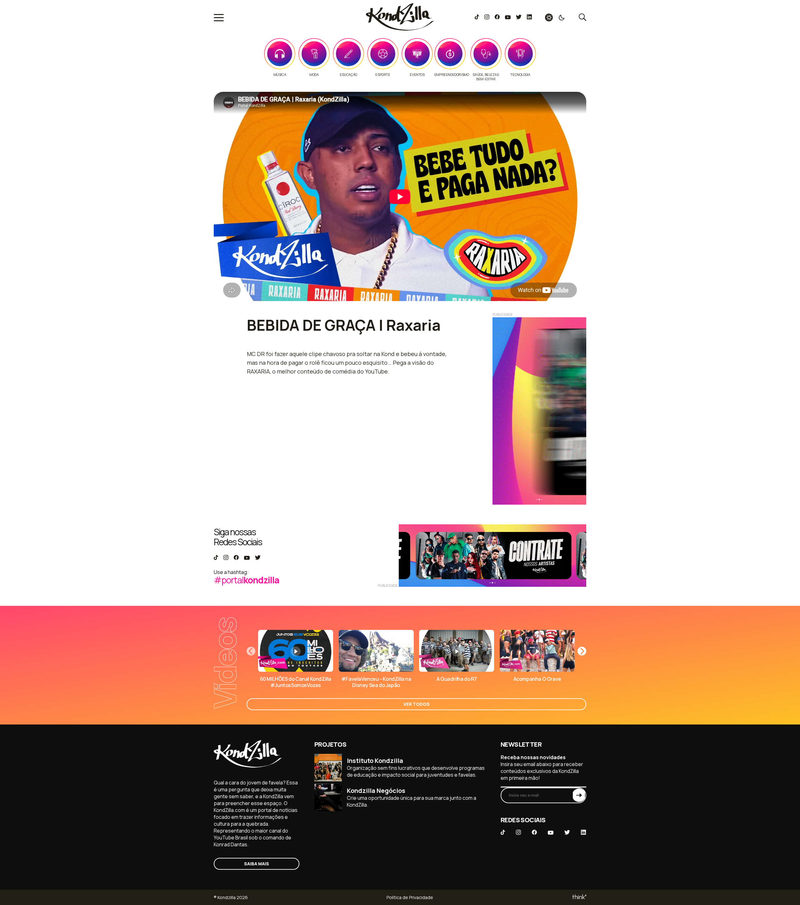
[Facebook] (497, 17)
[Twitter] (519, 17)
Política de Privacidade (410, 897)
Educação (348, 74)
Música (279, 74)
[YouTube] (508, 17)
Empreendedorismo (451, 74)
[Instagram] (486, 17)
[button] (582, 651)
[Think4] (579, 897)
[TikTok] (477, 17)
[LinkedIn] (529, 17)
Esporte (382, 74)
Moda (313, 74)
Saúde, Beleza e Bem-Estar (485, 76)
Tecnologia (520, 74)
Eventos (417, 74)
